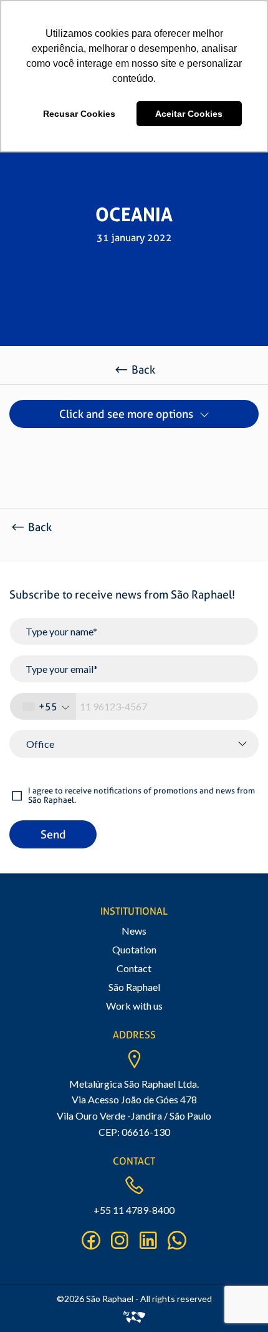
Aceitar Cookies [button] (189, 114)
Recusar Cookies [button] (79, 114)
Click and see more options (126, 413)
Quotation (134, 949)
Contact (134, 968)
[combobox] (43, 706)
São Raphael (134, 987)
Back (143, 369)
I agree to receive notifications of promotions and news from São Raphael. (141, 795)
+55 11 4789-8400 (134, 1210)
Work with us (134, 1005)
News (134, 931)
